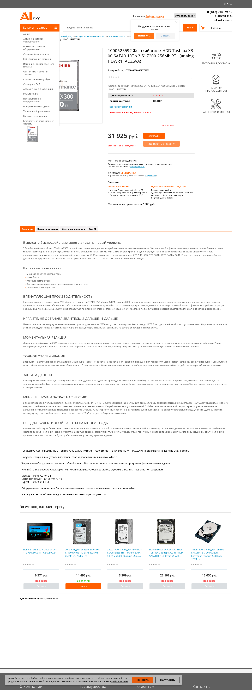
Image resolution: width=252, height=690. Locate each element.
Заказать (154, 136)
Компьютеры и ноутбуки (37, 79)
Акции (26, 33)
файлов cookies (119, 681)
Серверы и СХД (31, 84)
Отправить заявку (185, 15)
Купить (83, 586)
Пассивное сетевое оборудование (34, 48)
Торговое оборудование (36, 111)
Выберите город (155, 15)
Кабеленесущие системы (37, 58)
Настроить (167, 680)
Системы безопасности (36, 54)
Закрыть (165, 35)
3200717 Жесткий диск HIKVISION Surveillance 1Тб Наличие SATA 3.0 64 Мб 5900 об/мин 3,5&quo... (124, 552)
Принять (143, 680)
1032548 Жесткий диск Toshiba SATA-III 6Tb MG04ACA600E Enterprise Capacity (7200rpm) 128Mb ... (207, 554)
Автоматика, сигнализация (38, 88)
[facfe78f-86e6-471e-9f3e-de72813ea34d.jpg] (33, 133)
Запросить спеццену (161, 143)
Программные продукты (36, 106)
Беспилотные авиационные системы (38, 122)
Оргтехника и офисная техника (35, 73)
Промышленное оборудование (32, 100)
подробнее (150, 175)
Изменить (144, 35)
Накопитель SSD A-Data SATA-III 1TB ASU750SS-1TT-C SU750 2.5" (40, 551)
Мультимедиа (31, 93)
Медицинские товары (35, 115)
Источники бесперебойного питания (38, 65)
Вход (229, 4)
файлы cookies (39, 678)
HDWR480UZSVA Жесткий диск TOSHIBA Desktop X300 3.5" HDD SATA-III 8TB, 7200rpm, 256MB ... (166, 552)
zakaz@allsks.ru (222, 20)
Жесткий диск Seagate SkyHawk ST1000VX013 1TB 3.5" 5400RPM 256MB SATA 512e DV (82, 552)
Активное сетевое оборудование (33, 40)
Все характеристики (121, 106)
